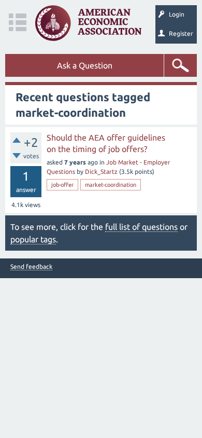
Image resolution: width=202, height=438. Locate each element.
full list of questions (141, 226)
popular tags (33, 239)
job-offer (62, 185)
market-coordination (110, 185)
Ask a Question (84, 65)
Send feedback (31, 267)
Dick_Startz (101, 171)
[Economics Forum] (88, 23)
